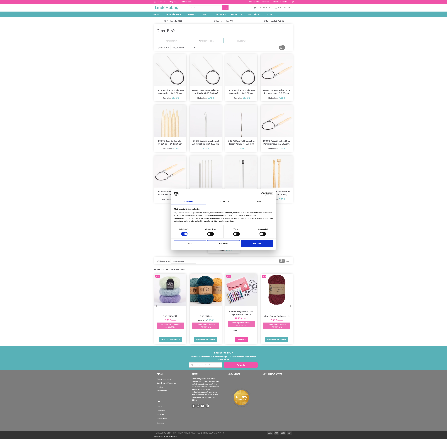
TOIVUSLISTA (263, 7)
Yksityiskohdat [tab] (223, 201)
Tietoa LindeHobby (279, 2)
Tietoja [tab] (258, 201)
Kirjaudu (241, 364)
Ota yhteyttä (254, 2)
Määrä (235, 330)
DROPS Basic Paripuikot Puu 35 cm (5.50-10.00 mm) (277, 193)
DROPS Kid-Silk (170, 316)
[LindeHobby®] (166, 7)
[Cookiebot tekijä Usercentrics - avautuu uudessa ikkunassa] (263, 193)
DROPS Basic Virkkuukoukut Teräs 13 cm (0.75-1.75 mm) (241, 142)
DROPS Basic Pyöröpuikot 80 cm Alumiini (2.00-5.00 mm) (170, 91)
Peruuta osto (162, 391)
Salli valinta (223, 244)
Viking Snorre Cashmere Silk (277, 316)
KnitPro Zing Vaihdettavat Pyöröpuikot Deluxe (241, 313)
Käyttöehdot (198, 433)
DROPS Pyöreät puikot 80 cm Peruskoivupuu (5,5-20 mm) (276, 91)
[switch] (210, 234)
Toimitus (265, 2)
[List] (287, 47)
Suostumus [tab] (188, 201)
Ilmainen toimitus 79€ (224, 21)
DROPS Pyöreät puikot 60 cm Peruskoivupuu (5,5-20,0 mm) (276, 142)
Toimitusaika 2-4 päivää (275, 21)
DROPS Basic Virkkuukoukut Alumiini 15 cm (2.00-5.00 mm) (205, 142)
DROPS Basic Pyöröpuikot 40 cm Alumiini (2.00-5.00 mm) (205, 91)
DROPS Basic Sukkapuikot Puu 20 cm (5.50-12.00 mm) (170, 142)
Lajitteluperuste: (163, 47)
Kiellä (190, 244)
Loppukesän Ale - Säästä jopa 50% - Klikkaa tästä (172, 2)
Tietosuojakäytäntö (215, 433)
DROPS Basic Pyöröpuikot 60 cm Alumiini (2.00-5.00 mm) (241, 91)
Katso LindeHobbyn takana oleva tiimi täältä (205, 397)
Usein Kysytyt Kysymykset (166, 383)
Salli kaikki (257, 244)
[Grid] (282, 47)
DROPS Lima (206, 316)
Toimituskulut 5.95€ (174, 21)
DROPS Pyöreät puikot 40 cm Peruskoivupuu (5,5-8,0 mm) (170, 193)
